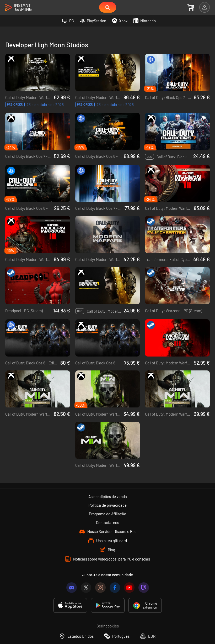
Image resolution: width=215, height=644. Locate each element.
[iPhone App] (70, 605)
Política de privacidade (107, 505)
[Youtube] (129, 587)
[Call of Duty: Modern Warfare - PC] (107, 234)
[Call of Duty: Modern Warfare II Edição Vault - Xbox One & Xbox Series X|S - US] (37, 389)
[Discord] (71, 587)
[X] (86, 587)
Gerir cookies (107, 626)
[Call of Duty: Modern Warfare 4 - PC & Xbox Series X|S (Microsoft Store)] (37, 72)
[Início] (18, 8)
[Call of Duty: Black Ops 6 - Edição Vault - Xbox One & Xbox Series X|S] (107, 338)
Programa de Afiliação (107, 513)
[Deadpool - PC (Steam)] (37, 285)
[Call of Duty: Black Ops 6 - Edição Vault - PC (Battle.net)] (37, 338)
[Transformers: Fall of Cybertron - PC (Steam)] (177, 234)
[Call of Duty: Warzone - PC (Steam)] (177, 285)
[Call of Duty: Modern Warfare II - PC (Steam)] (107, 440)
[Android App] (108, 605)
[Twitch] (143, 587)
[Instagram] (100, 587)
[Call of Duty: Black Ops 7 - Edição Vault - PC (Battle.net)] (107, 183)
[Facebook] (115, 587)
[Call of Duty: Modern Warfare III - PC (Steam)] (177, 338)
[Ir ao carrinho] (190, 7)
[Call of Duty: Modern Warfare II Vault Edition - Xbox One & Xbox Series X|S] (177, 389)
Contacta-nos (107, 522)
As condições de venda (107, 496)
